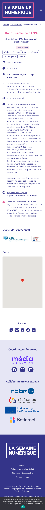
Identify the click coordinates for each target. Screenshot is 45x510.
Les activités (16, 24)
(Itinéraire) (12, 77)
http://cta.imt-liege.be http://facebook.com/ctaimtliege (22, 194)
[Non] (42, 503)
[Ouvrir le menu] (41, 10)
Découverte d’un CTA (32, 24)
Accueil (6, 24)
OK (23, 507)
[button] (22, 280)
